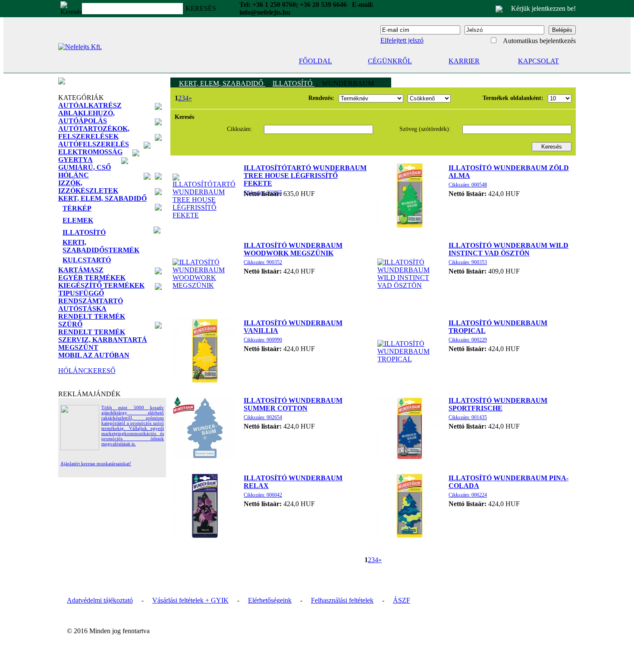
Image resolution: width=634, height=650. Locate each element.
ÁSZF (401, 600)
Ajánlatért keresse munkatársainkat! (95, 463)
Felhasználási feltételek (342, 600)
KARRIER (464, 61)
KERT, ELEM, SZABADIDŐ (222, 83)
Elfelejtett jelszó (402, 40)
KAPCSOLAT (538, 61)
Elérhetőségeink (270, 600)
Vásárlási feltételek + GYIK (190, 600)
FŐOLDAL (315, 61)
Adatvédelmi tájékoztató (100, 600)
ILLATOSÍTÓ (293, 83)
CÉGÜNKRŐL (390, 61)
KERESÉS (200, 8)
